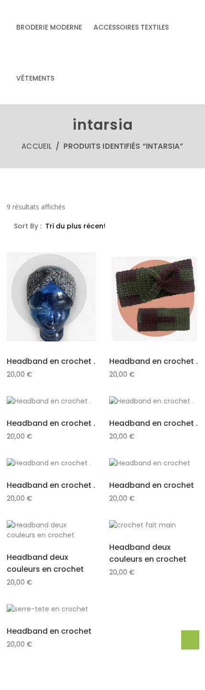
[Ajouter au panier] (28, 307)
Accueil (36, 146)
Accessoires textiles (131, 27)
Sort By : (28, 226)
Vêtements (35, 78)
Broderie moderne (49, 27)
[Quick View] (51, 308)
